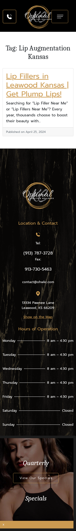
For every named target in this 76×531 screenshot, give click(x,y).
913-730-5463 (38, 269)
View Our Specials (36, 478)
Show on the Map (38, 317)
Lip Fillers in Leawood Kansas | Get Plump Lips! (37, 85)
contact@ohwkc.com (38, 282)
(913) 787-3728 (38, 253)
